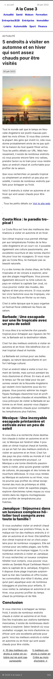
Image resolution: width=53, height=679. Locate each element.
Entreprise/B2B (11, 20)
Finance (42, 26)
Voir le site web (41, 203)
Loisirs (7, 26)
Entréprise (28, 20)
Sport (32, 26)
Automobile (20, 26)
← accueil (9, 5)
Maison (29, 14)
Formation (41, 14)
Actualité (8, 14)
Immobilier (43, 20)
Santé (19, 14)
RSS (49, 675)
